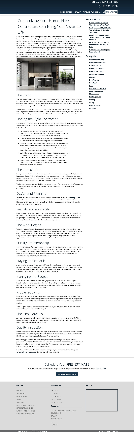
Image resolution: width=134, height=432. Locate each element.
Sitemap (54, 425)
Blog (53, 422)
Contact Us (100, 12)
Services (69, 12)
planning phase (74, 198)
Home (62, 12)
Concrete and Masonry (25, 405)
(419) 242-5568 (108, 6)
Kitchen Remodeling (24, 408)
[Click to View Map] (102, 400)
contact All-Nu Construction (26, 352)
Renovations (21, 396)
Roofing (92, 100)
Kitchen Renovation (96, 74)
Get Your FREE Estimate (67, 374)
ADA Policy (55, 393)
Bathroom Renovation (97, 63)
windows (92, 108)
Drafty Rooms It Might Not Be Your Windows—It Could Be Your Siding (100, 30)
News (91, 86)
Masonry (92, 77)
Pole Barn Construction (97, 89)
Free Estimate (111, 12)
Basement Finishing (96, 60)
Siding (91, 103)
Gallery (78, 12)
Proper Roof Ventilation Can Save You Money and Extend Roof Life (99, 37)
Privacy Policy (42, 431)
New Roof (93, 83)
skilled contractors (63, 39)
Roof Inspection (95, 97)
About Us (54, 391)
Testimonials (88, 12)
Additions (20, 393)
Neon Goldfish (112, 431)
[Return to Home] (21, 6)
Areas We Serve (57, 402)
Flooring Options (95, 65)
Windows (20, 402)
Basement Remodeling (25, 414)
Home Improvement (96, 68)
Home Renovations (96, 71)
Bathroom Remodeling (25, 411)
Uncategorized (94, 106)
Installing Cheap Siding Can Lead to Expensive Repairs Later (99, 44)
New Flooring (94, 80)
